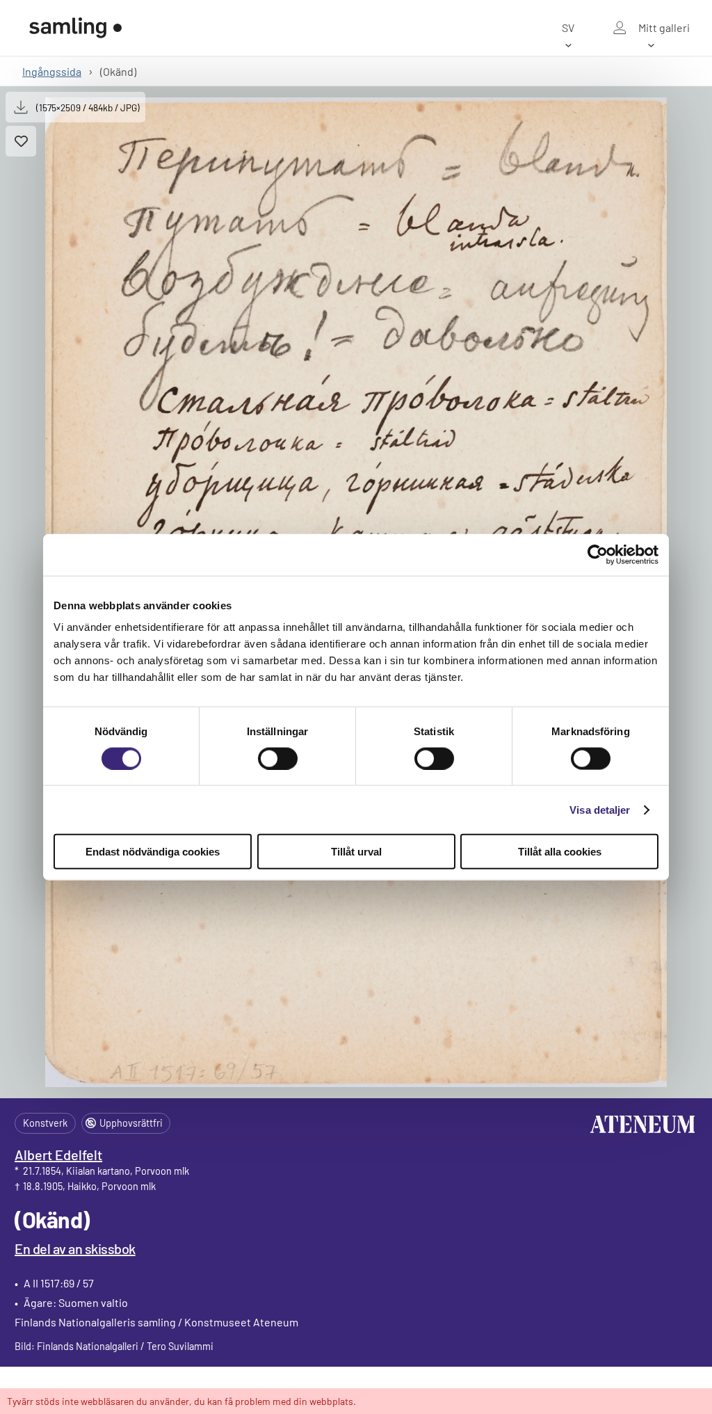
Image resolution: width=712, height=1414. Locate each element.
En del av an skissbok (75, 1248)
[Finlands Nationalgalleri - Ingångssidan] (75, 27)
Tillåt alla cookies (559, 852)
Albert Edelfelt (58, 1154)
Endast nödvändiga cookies (153, 852)
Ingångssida (51, 71)
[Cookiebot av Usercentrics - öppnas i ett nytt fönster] (597, 554)
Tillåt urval (356, 852)
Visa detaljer (599, 809)
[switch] (278, 758)
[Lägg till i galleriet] (21, 141)
